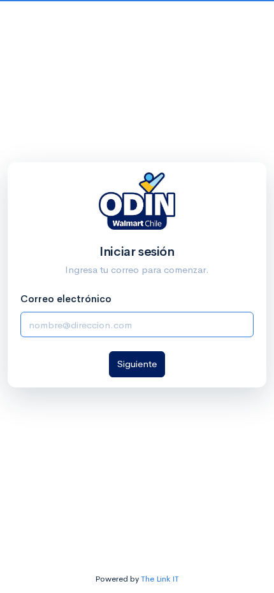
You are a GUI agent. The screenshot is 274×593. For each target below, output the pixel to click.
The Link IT (160, 578)
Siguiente (137, 364)
